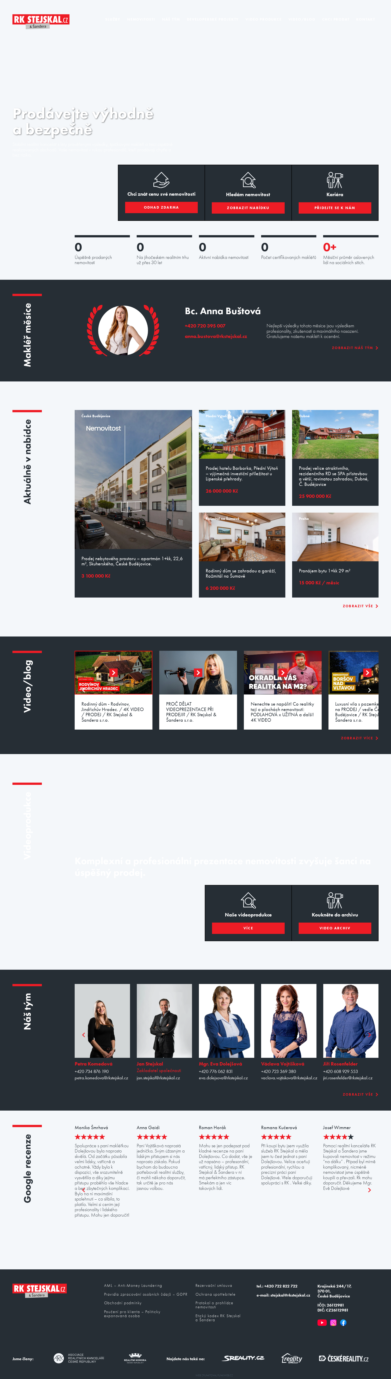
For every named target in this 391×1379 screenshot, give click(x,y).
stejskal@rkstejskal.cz (290, 1295)
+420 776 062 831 (216, 1071)
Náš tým (171, 19)
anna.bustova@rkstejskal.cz (216, 336)
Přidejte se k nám (335, 208)
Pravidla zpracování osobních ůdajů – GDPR (146, 1294)
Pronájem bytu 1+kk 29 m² (324, 571)
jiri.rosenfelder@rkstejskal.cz (347, 1077)
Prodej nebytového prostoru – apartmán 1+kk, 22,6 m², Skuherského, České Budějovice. (132, 561)
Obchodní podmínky (123, 1303)
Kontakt (365, 19)
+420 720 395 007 (205, 326)
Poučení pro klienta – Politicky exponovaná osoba (132, 1314)
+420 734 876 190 (92, 1071)
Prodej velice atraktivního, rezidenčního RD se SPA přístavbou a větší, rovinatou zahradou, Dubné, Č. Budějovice (334, 476)
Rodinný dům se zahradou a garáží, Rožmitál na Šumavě (241, 573)
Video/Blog (301, 19)
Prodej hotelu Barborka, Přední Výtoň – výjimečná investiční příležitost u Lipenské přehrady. (242, 473)
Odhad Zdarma (161, 207)
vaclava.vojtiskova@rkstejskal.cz (289, 1077)
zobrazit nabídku (248, 208)
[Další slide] (369, 690)
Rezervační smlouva (214, 1286)
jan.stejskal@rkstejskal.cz (158, 1077)
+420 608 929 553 (340, 1071)
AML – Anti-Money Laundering (133, 1286)
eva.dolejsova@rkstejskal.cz (223, 1077)
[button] (113, 672)
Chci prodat (336, 19)
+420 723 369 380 (278, 1071)
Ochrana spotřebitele (216, 1294)
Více (248, 928)
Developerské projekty (213, 19)
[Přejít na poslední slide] (83, 690)
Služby (112, 19)
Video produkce (263, 19)
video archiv (334, 928)
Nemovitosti (141, 19)
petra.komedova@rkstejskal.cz (101, 1077)
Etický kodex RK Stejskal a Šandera (218, 1318)
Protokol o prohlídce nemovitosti (215, 1305)
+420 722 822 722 (281, 1286)
